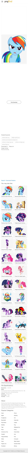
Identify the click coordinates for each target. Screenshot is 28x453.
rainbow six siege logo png (7, 142)
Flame (15, 413)
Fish (15, 436)
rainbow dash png (5, 137)
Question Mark (17, 443)
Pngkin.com (3, 443)
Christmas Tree (4, 432)
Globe (2, 439)
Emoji (15, 429)
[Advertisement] (14, 20)
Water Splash (17, 441)
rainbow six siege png (19, 142)
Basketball (3, 420)
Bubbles (3, 424)
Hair (15, 434)
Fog (15, 424)
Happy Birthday (4, 436)
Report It (3, 180)
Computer (16, 439)
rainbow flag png (5, 144)
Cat (14, 417)
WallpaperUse (17, 427)
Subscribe (16, 420)
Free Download (14, 102)
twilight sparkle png (16, 137)
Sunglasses (3, 417)
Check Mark (16, 432)
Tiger (2, 427)
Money (15, 446)
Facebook (3, 446)
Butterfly (16, 415)
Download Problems (10, 180)
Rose (2, 429)
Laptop (15, 422)
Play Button (3, 422)
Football (3, 434)
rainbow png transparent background (9, 139)
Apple (2, 415)
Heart (2, 413)
